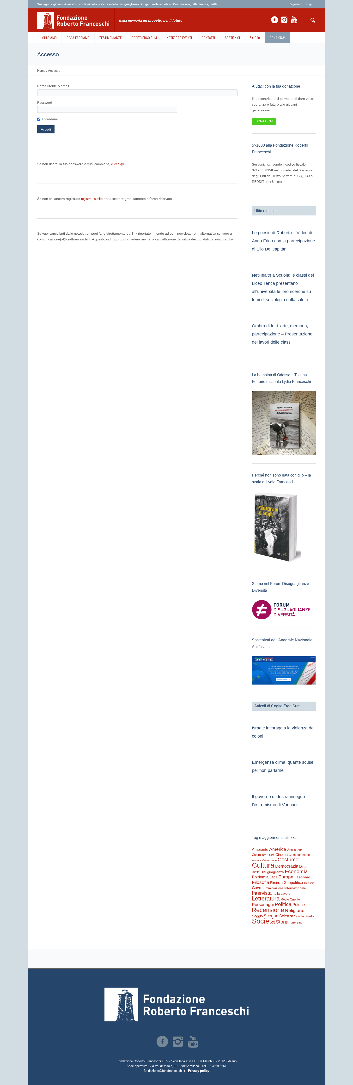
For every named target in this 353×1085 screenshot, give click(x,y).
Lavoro (285, 893)
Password (44, 102)
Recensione (268, 909)
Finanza (276, 883)
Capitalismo (260, 855)
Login (309, 4)
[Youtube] (294, 20)
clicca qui (117, 164)
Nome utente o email (53, 86)
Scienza (286, 916)
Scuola (299, 916)
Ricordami (50, 119)
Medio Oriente (290, 899)
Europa (285, 876)
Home (41, 70)
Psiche (298, 904)
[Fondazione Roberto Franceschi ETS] (176, 1004)
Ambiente (260, 849)
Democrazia (286, 866)
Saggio (257, 916)
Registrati (295, 4)
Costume (288, 860)
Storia (282, 921)
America (277, 849)
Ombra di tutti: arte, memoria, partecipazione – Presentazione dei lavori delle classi (282, 334)
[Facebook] (274, 20)
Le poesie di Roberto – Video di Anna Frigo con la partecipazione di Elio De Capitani (283, 240)
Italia (276, 893)
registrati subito (92, 199)
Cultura (263, 865)
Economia (296, 871)
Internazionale (295, 888)
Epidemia (260, 877)
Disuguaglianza (272, 872)
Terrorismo (295, 922)
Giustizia (309, 883)
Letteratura (266, 898)
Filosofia (260, 882)
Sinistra (310, 916)
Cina (271, 854)
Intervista (262, 893)
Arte (300, 849)
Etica (273, 877)
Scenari (271, 915)
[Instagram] (284, 20)
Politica (283, 904)
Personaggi (263, 904)
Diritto (256, 872)
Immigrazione (274, 888)
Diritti (303, 866)
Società (263, 921)
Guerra (258, 888)
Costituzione (269, 860)
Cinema (281, 854)
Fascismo (302, 877)
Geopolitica (293, 883)
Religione (294, 910)
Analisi (292, 850)
